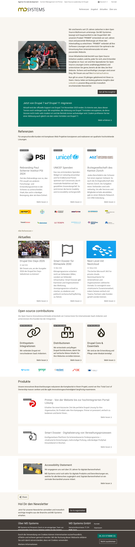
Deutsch (103, 2)
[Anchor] (16, 131)
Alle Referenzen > (25, 231)
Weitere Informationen (27, 544)
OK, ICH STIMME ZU (107, 536)
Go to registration (77, 510)
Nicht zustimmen (108, 541)
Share (24, 497)
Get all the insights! (107, 92)
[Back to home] (31, 9)
